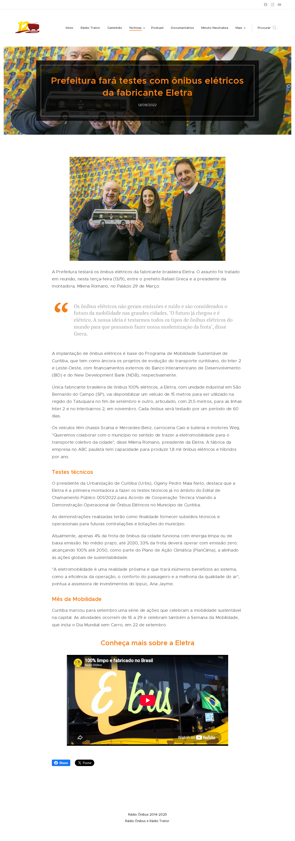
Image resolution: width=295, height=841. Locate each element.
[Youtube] (279, 5)
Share (63, 763)
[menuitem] (71, 28)
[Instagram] (272, 5)
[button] (267, 28)
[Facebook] (265, 5)
